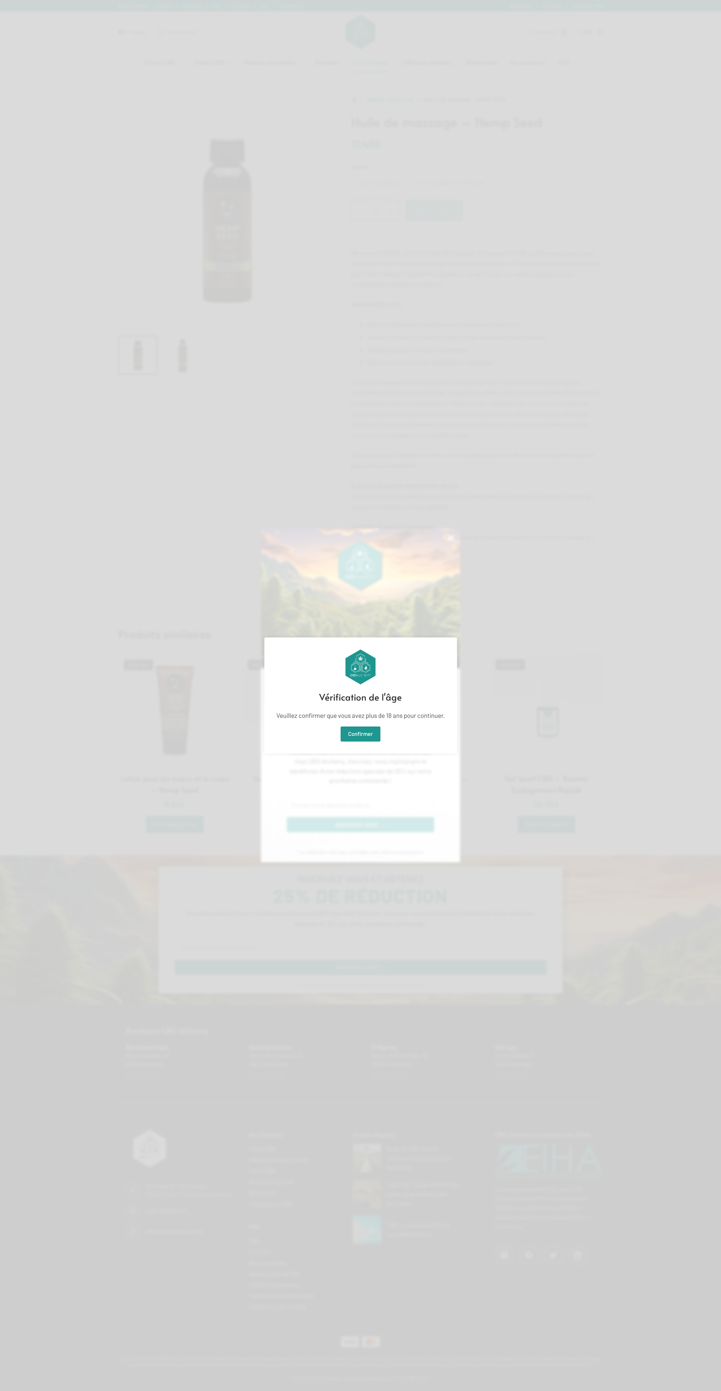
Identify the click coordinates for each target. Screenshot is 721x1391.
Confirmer (360, 733)
